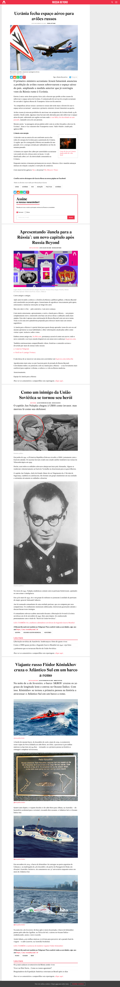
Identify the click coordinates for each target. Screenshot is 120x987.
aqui (56, 984)
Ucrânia (58, 187)
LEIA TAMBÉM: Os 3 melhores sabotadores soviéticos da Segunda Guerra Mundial (44, 623)
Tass (33, 170)
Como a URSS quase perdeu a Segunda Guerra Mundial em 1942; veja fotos (42, 645)
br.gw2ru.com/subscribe (64, 359)
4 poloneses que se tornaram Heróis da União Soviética (35, 648)
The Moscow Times (51, 170)
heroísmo (47, 632)
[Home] (4, 2)
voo (32, 187)
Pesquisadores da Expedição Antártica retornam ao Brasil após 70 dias (41, 972)
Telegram (74, 77)
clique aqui (59, 381)
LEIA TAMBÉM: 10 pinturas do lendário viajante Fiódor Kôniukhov (38, 946)
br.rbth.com (37, 337)
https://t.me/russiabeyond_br (27, 629)
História (33, 403)
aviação (40, 187)
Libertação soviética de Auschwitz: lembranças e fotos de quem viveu (40, 642)
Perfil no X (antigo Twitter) (25, 353)
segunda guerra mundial (32, 632)
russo (17, 955)
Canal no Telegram (22, 349)
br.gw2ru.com (71, 339)
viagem (25, 955)
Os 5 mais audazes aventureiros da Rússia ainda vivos (34, 965)
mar (32, 955)
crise (17, 187)
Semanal (20, 212)
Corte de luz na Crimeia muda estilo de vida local (68, 153)
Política (49, 187)
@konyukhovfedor (19, 738)
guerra (17, 632)
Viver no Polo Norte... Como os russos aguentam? (33, 968)
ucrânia (25, 187)
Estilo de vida (34, 247)
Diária (28, 212)
